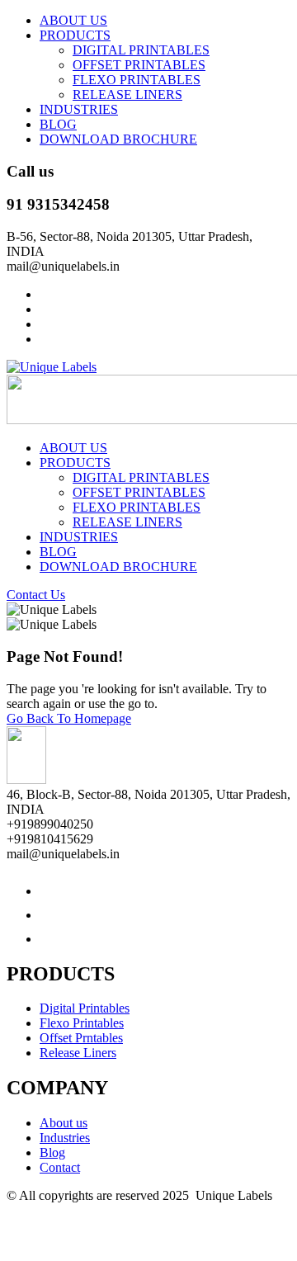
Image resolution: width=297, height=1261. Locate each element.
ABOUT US (73, 20)
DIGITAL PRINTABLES (141, 50)
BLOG (58, 124)
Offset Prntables (81, 1038)
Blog (52, 1152)
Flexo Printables (82, 1023)
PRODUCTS (75, 35)
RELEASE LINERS (127, 94)
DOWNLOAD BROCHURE (118, 139)
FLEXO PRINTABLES (136, 80)
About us (63, 1123)
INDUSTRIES (79, 109)
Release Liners (78, 1053)
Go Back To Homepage (69, 718)
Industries (65, 1138)
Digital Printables (85, 1008)
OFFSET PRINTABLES (139, 65)
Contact (60, 1167)
